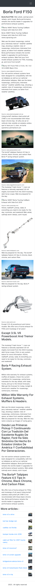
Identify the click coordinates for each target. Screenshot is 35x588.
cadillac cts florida (9, 528)
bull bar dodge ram (10, 521)
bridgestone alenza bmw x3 (13, 561)
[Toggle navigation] (30, 3)
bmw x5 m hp (8, 574)
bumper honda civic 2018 (12, 534)
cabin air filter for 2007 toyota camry (14, 541)
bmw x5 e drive (8, 514)
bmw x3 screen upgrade (12, 555)
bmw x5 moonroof (10, 548)
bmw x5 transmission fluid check (15, 568)
